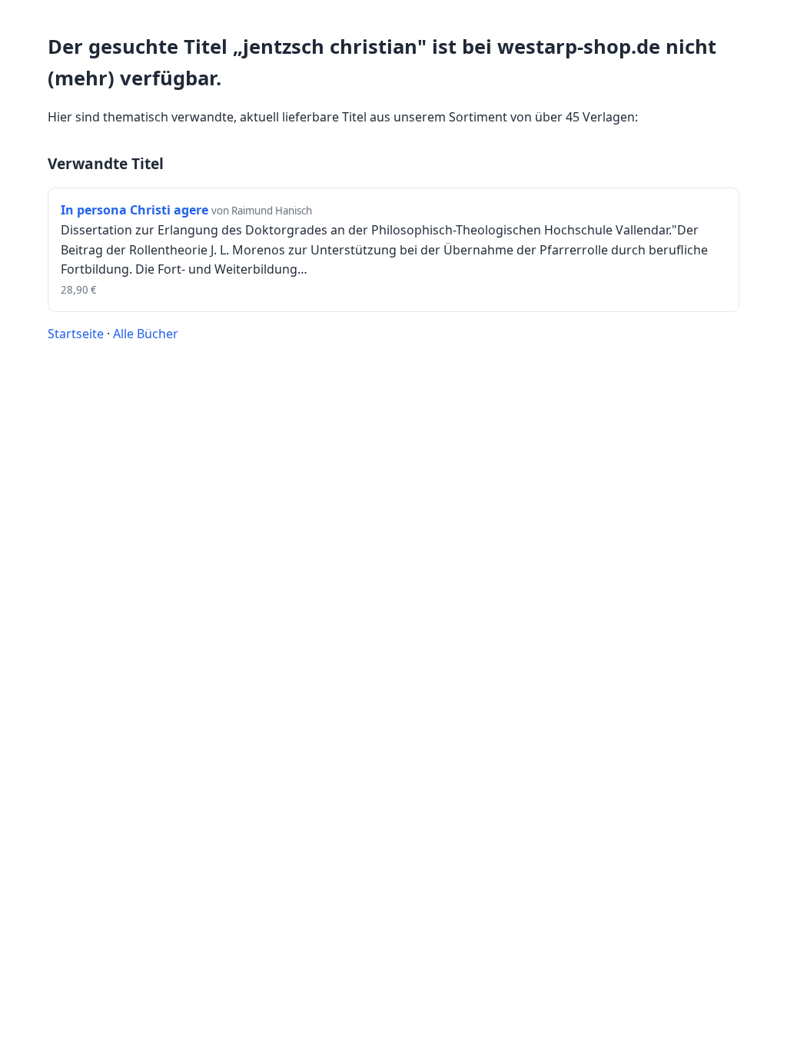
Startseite (76, 333)
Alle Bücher (145, 333)
